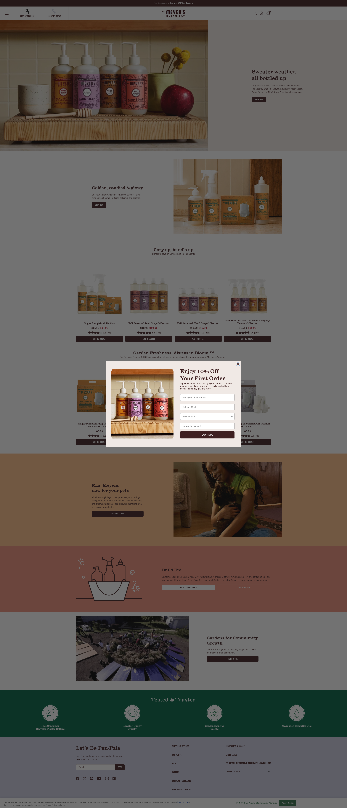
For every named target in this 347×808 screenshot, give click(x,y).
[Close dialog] (238, 364)
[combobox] (207, 407)
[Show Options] (232, 407)
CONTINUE (207, 435)
